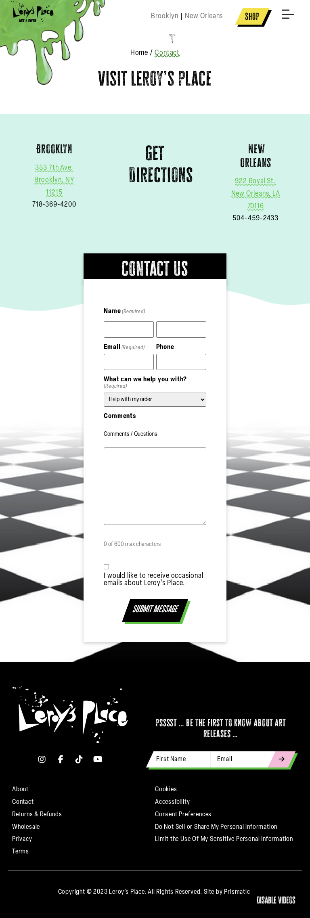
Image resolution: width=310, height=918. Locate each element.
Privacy (22, 839)
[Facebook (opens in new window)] (61, 759)
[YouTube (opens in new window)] (98, 759)
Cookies (166, 789)
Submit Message (156, 609)
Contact (23, 802)
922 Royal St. (255, 181)
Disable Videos (276, 900)
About (20, 789)
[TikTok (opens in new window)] (79, 759)
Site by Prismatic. (228, 892)
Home (139, 53)
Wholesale (26, 827)
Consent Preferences (183, 814)
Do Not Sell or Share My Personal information (216, 827)
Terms (20, 852)
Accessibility (172, 802)
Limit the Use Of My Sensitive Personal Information (224, 839)
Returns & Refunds (37, 814)
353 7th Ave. (54, 168)
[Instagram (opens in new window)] (42, 759)
